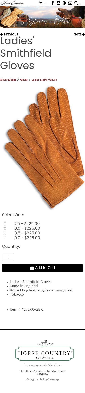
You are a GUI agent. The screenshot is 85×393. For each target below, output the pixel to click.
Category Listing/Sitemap (42, 379)
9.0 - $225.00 (26, 238)
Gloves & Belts (8, 79)
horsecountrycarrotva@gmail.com (42, 365)
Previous (10, 33)
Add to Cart (44, 267)
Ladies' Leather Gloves (44, 79)
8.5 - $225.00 (26, 233)
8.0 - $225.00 (26, 228)
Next (77, 33)
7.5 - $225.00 (26, 223)
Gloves (24, 79)
